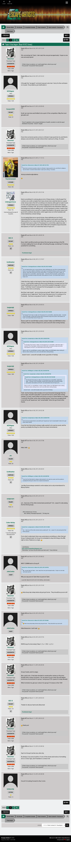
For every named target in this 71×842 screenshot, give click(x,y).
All (17, 40)
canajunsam (10, 499)
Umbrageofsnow (10, 202)
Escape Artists (5, 837)
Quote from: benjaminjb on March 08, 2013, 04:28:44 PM (35, 417)
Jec (10, 456)
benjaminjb (10, 307)
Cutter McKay (10, 522)
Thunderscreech (10, 179)
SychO (68, 839)
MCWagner (10, 91)
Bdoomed (10, 59)
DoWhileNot (10, 262)
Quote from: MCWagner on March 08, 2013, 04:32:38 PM (35, 476)
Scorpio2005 (10, 109)
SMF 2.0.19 (52, 837)
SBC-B (10, 238)
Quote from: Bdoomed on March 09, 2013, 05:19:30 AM (35, 620)
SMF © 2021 (58, 837)
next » (67, 35)
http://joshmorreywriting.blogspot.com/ (32, 548)
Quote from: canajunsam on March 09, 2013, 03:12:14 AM (36, 527)
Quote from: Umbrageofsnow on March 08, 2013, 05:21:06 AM (37, 266)
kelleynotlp (10, 789)
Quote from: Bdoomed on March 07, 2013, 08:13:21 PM (35, 165)
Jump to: (40, 825)
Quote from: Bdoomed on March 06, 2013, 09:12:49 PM (35, 567)
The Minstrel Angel (27, 253)
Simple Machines (65, 837)
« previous (5, 35)
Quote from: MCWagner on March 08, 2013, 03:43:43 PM (35, 370)
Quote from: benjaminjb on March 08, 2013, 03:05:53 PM (35, 338)
